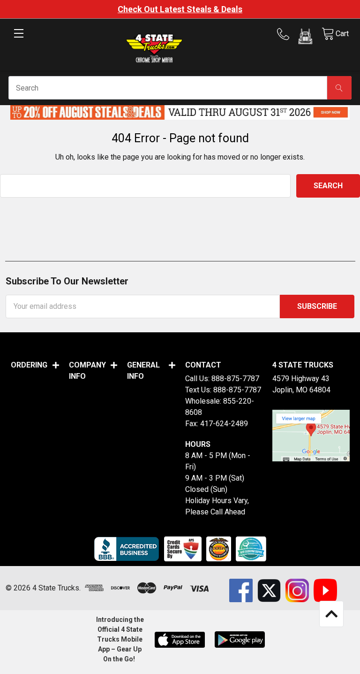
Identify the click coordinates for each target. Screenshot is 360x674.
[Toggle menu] (18, 41)
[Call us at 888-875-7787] (286, 34)
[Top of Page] (331, 614)
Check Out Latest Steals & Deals (180, 9)
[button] (305, 38)
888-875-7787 (235, 378)
